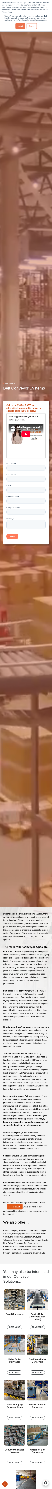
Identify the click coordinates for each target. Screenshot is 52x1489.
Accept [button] (20, 26)
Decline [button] (31, 26)
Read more (14, 1327)
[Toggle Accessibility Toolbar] (5, 1484)
